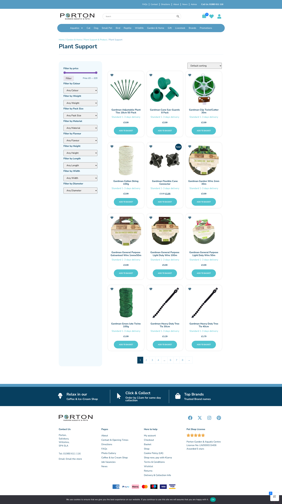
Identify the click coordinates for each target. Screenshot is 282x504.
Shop (146, 448)
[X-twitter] (199, 417)
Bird (118, 28)
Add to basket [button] (126, 130)
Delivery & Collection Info (157, 475)
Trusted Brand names (197, 399)
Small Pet (107, 28)
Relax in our (77, 394)
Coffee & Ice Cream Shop (114, 457)
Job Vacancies (108, 462)
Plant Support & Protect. (95, 39)
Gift (170, 28)
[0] (204, 17)
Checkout (149, 440)
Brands (192, 28)
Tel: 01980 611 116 (70, 453)
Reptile (127, 28)
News (185, 4)
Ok (213, 499)
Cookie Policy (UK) (153, 453)
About (176, 4)
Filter (69, 78)
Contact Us (65, 429)
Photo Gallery (108, 453)
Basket (147, 444)
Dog (96, 28)
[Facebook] (190, 417)
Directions (165, 4)
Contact (154, 4)
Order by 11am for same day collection (143, 399)
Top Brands (194, 394)
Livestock (180, 28)
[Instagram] (209, 417)
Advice (194, 4)
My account (150, 435)
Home (62, 39)
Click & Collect (137, 393)
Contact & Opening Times (114, 440)
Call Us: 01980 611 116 (212, 4)
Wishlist (148, 466)
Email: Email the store (70, 459)
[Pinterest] (218, 417)
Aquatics (74, 28)
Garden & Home (155, 28)
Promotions (206, 28)
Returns (148, 470)
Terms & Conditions (154, 462)
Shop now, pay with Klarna (158, 457)
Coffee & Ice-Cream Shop (82, 399)
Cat (88, 28)
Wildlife (139, 28)
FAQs (144, 4)
